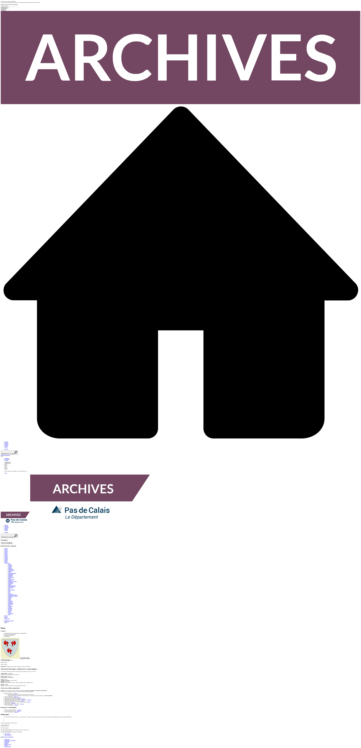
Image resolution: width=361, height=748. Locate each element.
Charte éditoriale (8, 746)
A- (5, 464)
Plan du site (7, 742)
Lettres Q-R (7, 621)
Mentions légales (8, 744)
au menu (6, 460)
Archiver (6, 444)
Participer (6, 445)
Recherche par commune (9, 620)
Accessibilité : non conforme (10, 740)
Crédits (6, 745)
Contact (6, 447)
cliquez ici (15, 693)
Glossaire (6, 743)
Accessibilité (7, 741)
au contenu (7, 458)
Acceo (6, 473)
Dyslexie (7, 462)
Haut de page (7, 739)
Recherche (5, 8)
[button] (180, 455)
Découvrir (6, 442)
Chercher (6, 441)
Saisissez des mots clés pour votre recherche (9, 4)
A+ (6, 468)
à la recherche (7, 459)
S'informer (6, 443)
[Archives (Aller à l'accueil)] (76, 523)
